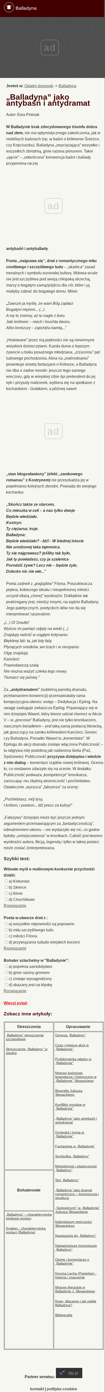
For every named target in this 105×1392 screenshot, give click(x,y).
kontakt (37, 1389)
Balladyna (26, 8)
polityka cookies (62, 1389)
